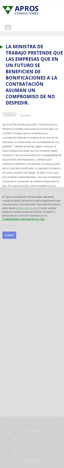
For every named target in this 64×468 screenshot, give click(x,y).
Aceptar (9, 235)
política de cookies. (28, 208)
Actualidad (25, 115)
